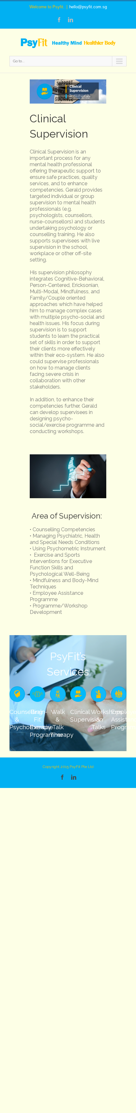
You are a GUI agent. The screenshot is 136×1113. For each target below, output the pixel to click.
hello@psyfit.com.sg (88, 6)
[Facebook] (59, 19)
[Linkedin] (70, 19)
